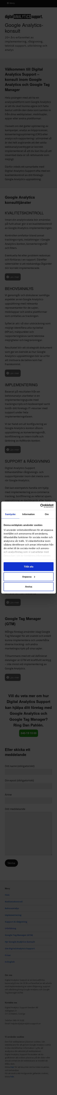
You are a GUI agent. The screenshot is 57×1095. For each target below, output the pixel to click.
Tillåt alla (28, 566)
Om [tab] (47, 514)
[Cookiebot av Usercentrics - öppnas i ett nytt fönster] (41, 506)
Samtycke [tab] (10, 514)
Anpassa (26, 576)
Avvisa (28, 586)
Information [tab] (28, 514)
